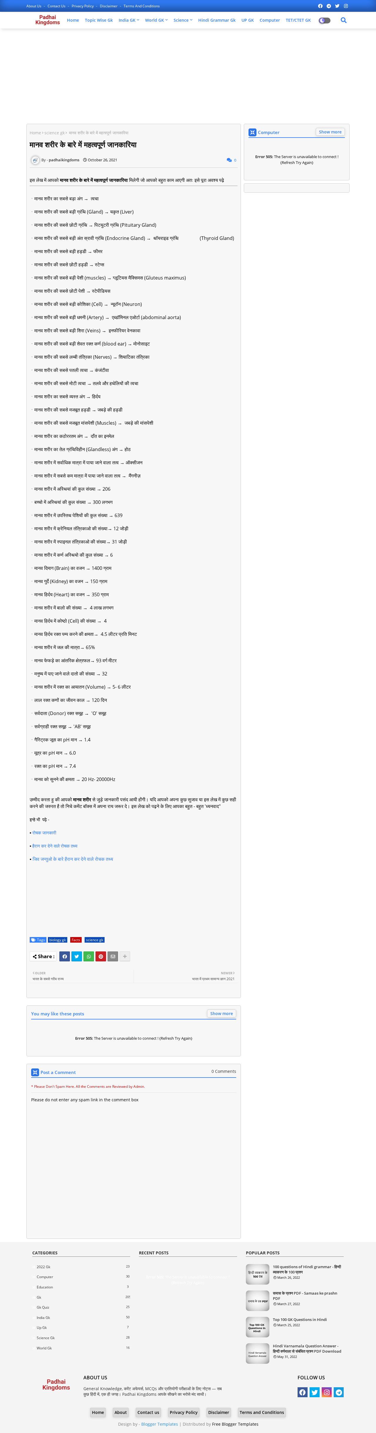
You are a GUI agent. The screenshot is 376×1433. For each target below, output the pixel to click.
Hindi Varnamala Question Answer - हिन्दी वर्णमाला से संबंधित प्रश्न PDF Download (307, 1348)
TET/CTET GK (298, 20)
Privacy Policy (83, 6)
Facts (76, 939)
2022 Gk (83, 1266)
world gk (83, 1348)
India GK (127, 20)
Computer (270, 20)
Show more (221, 1013)
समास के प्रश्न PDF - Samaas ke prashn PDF (305, 1295)
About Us (34, 6)
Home (73, 20)
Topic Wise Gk (99, 20)
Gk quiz (83, 1307)
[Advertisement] (188, 75)
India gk (83, 1317)
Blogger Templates (159, 1424)
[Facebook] (64, 956)
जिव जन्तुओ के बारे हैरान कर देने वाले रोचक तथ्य (73, 859)
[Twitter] (76, 956)
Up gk (83, 1327)
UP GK (247, 20)
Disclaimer (109, 6)
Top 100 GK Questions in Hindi (300, 1319)
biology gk (57, 939)
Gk (83, 1297)
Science (181, 20)
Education (83, 1287)
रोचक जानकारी (44, 833)
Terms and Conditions (142, 6)
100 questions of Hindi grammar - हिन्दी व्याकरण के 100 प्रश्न (307, 1269)
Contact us (57, 6)
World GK (154, 20)
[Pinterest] (100, 956)
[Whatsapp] (88, 956)
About (121, 1412)
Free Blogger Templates (235, 1424)
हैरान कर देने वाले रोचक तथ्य (54, 846)
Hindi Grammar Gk (217, 20)
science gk (54, 132)
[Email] (113, 956)
